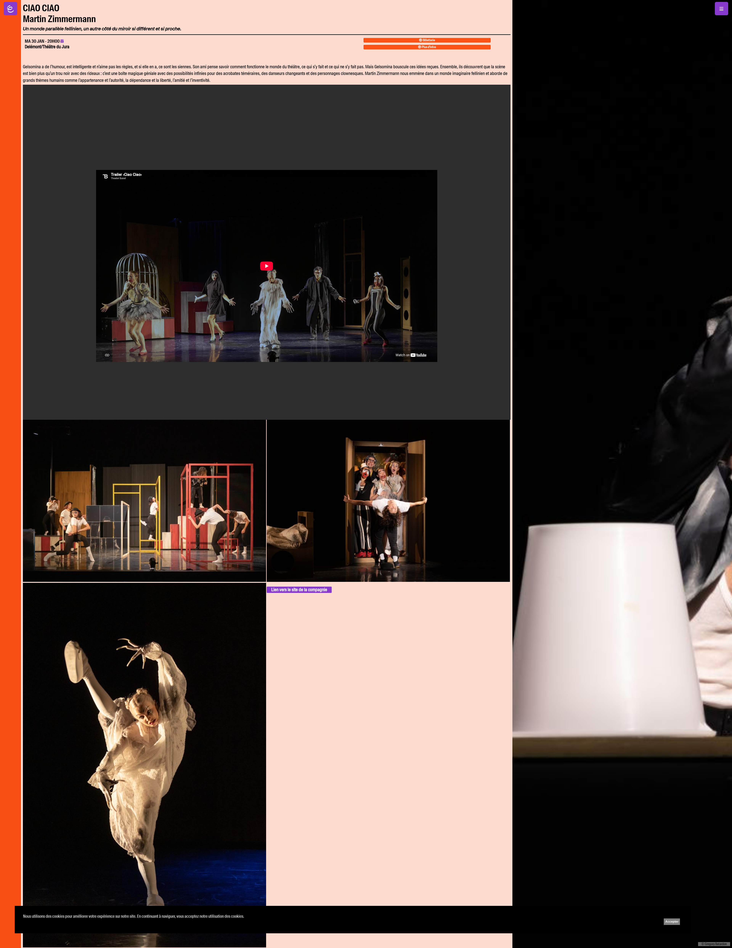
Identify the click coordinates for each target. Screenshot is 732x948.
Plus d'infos (428, 47)
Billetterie (428, 40)
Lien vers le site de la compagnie (299, 590)
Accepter (671, 921)
